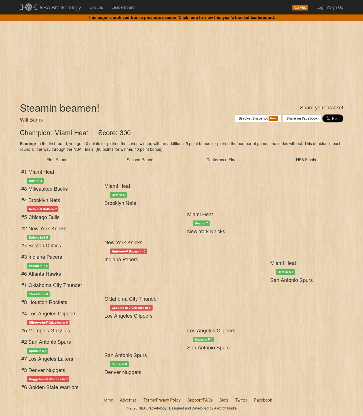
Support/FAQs (200, 400)
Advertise (128, 400)
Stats (224, 400)
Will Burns (31, 119)
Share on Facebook (302, 118)
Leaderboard (123, 7)
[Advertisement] (181, 56)
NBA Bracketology (60, 7)
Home (107, 400)
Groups (96, 7)
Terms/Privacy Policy (162, 400)
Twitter (241, 400)
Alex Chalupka (225, 408)
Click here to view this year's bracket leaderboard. (227, 17)
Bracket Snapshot (257, 118)
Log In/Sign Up (329, 7)
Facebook (263, 400)
